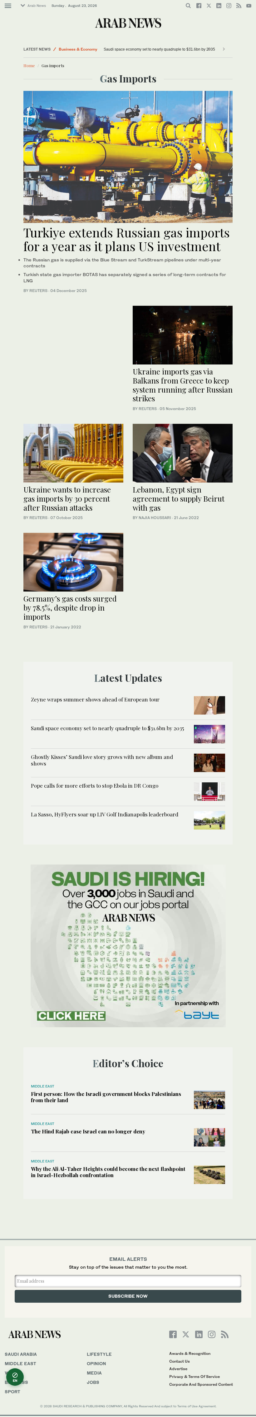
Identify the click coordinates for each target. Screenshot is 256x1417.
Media (94, 1372)
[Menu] (8, 5)
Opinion (96, 1363)
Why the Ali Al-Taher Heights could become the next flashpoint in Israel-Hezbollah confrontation (108, 1171)
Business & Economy (78, 49)
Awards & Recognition (189, 1353)
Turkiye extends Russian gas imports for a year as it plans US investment (126, 239)
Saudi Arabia (21, 1354)
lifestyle (99, 1354)
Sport (12, 1391)
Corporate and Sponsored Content (201, 1384)
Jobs (93, 1382)
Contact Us (179, 1361)
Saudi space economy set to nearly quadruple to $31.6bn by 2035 (141, 49)
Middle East (42, 1086)
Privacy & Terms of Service (194, 1376)
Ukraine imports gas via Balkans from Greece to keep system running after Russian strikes (183, 384)
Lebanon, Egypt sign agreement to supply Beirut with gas (178, 498)
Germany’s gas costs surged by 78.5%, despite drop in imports (70, 607)
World (13, 1372)
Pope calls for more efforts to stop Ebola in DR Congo (94, 785)
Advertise (178, 1368)
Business (16, 1382)
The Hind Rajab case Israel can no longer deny (88, 1131)
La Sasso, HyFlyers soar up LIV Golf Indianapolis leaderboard (104, 814)
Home (29, 65)
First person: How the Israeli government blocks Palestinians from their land (106, 1096)
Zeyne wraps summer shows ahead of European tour (95, 699)
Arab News (36, 5)
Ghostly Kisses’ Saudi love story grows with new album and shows (102, 759)
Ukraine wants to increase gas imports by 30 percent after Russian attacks (67, 498)
